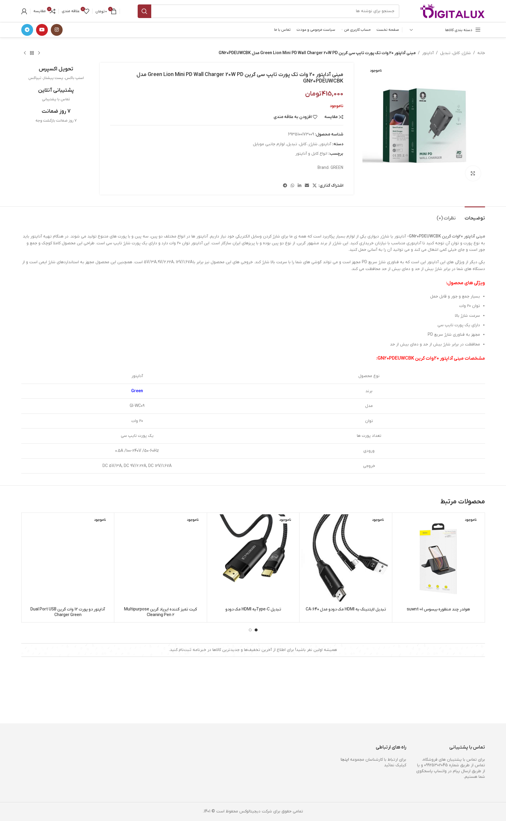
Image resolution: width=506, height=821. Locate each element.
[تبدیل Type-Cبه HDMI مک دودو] (253, 559)
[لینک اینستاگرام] (57, 30)
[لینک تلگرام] (27, 30)
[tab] (475, 215)
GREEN (337, 168)
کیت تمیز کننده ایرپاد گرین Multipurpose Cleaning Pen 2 (160, 612)
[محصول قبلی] (39, 53)
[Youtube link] (42, 30)
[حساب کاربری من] (24, 11)
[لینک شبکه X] (314, 186)
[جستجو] (144, 11)
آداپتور (428, 53)
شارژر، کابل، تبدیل (455, 53)
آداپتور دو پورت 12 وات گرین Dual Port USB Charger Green (67, 612)
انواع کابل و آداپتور (311, 153)
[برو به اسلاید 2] (250, 629)
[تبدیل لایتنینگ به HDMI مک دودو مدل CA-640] (346, 559)
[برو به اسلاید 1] (256, 629)
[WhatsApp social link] (292, 186)
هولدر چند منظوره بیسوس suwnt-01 (438, 609)
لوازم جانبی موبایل (269, 144)
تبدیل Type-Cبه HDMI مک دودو (253, 609)
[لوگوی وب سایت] (452, 11)
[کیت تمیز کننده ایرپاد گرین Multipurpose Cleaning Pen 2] (160, 559)
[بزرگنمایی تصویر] (473, 173)
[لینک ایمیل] (307, 186)
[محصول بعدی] (24, 53)
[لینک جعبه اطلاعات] (56, 73)
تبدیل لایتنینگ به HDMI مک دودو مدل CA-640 (346, 609)
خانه (481, 53)
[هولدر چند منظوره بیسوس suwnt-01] (438, 559)
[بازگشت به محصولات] (31, 53)
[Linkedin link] (299, 186)
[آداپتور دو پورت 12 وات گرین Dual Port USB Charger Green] (68, 559)
